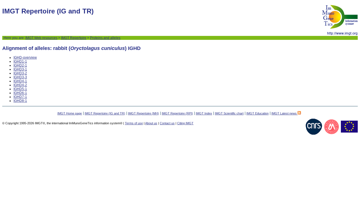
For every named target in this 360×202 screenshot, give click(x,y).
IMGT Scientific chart (229, 113)
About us (151, 123)
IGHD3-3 (20, 77)
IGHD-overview (25, 57)
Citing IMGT (185, 123)
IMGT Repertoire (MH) (143, 113)
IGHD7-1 (20, 97)
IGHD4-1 (20, 81)
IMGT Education (257, 113)
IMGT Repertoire (73, 38)
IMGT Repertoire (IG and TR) (105, 113)
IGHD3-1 (20, 69)
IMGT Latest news (284, 113)
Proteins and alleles (105, 38)
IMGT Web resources (41, 38)
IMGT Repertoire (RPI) (177, 113)
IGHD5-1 (20, 89)
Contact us (167, 123)
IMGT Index (204, 113)
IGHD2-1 (20, 65)
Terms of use (134, 123)
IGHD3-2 (20, 73)
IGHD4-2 (20, 85)
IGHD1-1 (20, 61)
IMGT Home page (69, 113)
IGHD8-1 (20, 101)
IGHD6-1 (20, 93)
